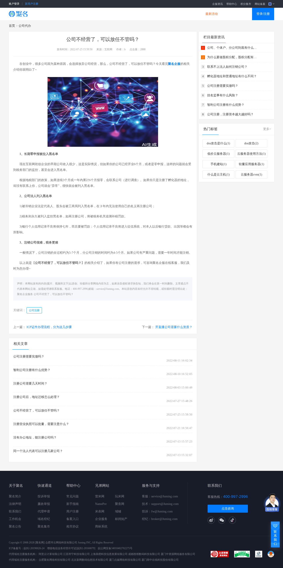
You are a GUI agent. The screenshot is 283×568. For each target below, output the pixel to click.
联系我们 (15, 511)
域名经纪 (44, 519)
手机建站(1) (218, 164)
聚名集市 (44, 526)
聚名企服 (174, 64)
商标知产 (134, 13)
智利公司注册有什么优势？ (31, 370)
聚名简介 (15, 496)
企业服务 (101, 519)
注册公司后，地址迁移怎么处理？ (36, 397)
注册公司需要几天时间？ (30, 383)
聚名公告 (15, 526)
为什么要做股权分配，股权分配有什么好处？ (232, 57)
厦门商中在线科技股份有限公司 (160, 559)
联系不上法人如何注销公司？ (227, 66)
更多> (267, 129)
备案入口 (72, 519)
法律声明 (15, 504)
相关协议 (72, 526)
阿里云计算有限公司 (51, 554)
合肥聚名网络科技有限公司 (55, 559)
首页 (12, 25)
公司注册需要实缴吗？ (28, 356)
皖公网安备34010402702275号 (115, 548)
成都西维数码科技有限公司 (144, 554)
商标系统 (101, 526)
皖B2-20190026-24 (34, 548)
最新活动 (211, 13)
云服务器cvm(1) (251, 174)
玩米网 (119, 496)
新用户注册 (31, 3)
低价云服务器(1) (218, 153)
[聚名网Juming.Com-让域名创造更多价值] (18, 14)
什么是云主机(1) (218, 174)
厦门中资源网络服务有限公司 (178, 554)
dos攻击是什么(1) (218, 143)
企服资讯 (217, 4)
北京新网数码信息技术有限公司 (89, 559)
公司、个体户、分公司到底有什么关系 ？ (232, 47)
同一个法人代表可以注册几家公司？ (38, 451)
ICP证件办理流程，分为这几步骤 (49, 327)
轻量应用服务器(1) (251, 164)
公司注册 (34, 310)
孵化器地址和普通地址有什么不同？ (232, 76)
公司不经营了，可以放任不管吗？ (53, 294)
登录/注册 (263, 13)
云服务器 (83, 13)
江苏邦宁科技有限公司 (76, 554)
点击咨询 (228, 508)
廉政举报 (44, 504)
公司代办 (25, 25)
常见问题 (72, 496)
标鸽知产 (121, 519)
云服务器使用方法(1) (251, 153)
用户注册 (72, 511)
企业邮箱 (160, 13)
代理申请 (44, 511)
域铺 (118, 511)
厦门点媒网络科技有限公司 (125, 559)
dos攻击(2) (251, 143)
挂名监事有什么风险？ (222, 95)
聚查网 (119, 504)
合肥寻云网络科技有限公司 (61, 542)
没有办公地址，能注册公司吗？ (35, 437)
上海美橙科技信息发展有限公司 (109, 554)
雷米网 (99, 496)
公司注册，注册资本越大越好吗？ (230, 114)
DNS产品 (186, 13)
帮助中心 (231, 4)
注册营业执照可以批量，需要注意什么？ (41, 424)
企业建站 (109, 13)
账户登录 (14, 3)
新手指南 (72, 504)
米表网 (99, 511)
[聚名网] (40, 542)
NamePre (101, 504)
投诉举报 (44, 496)
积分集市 (246, 4)
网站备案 (260, 4)
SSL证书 (58, 13)
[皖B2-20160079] (85, 548)
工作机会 (15, 519)
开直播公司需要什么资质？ (173, 327)
